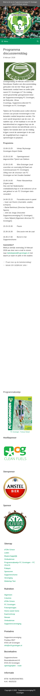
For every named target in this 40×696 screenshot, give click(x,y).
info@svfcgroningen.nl (13, 645)
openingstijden (10, 666)
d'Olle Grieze (9, 601)
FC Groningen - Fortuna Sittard (20, 432)
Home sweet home (11, 611)
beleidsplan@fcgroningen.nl (18, 253)
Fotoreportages (10, 608)
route (19, 666)
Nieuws (7, 617)
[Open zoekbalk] (37, 41)
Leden (6, 553)
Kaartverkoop (9, 614)
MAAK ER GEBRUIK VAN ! (16, 265)
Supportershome (10, 575)
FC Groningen (9, 605)
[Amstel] (15, 499)
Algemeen (8, 595)
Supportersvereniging (12, 624)
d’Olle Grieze (9, 550)
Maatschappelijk (10, 556)
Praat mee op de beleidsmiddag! (18, 262)
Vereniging (8, 578)
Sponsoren (8, 572)
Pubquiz (7, 568)
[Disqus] (20, 299)
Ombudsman (9, 559)
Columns (7, 598)
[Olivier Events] (15, 533)
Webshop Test (10, 581)
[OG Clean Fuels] (15, 465)
